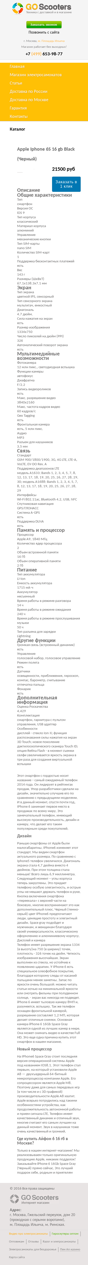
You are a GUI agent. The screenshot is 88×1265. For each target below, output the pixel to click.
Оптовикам (16, 1241)
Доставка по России (28, 91)
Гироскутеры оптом (65, 1233)
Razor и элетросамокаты (59, 1241)
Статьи (16, 83)
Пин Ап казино (70, 1249)
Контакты (19, 116)
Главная (17, 66)
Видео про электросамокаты (28, 1233)
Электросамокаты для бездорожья (32, 1249)
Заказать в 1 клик (66, 184)
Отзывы (33, 1241)
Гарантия (18, 108)
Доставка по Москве (29, 100)
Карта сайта (17, 1257)
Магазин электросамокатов (36, 75)
